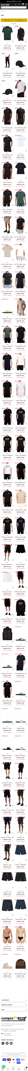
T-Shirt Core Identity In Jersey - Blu (20, 428)
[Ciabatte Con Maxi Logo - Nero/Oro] (7, 743)
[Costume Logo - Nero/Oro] (20, 880)
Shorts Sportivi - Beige (7, 237)
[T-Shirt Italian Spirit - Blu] (20, 661)
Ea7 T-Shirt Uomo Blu (7, 155)
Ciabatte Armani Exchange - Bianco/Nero (21, 728)
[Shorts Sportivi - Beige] (7, 225)
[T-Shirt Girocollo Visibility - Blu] (20, 525)
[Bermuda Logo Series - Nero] (20, 580)
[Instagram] (7, 1043)
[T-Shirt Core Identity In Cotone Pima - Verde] (7, 334)
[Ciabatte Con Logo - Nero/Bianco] (7, 716)
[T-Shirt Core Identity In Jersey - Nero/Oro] (7, 443)
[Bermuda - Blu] (20, 825)
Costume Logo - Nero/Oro (21, 892)
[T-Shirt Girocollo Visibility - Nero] (7, 525)
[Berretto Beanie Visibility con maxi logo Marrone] (20, 962)
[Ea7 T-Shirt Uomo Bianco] (20, 88)
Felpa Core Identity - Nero (21, 619)
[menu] (26, 4)
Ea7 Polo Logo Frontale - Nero (21, 237)
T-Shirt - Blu (20, 182)
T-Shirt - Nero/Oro (7, 182)
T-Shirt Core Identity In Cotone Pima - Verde (7, 346)
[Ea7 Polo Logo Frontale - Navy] (7, 279)
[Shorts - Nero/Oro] (20, 798)
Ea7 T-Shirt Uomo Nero (7, 128)
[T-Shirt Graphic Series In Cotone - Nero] (20, 470)
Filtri (9, 20)
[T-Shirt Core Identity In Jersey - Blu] (20, 416)
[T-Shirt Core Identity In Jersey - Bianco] (7, 470)
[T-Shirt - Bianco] (20, 143)
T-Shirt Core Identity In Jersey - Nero (20, 455)
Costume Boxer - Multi (20, 919)
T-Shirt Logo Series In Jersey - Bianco (20, 373)
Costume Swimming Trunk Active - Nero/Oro (7, 919)
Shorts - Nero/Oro (20, 810)
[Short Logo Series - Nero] (20, 552)
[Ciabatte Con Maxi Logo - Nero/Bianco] (20, 743)
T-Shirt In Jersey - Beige (20, 510)
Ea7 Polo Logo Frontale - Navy (7, 291)
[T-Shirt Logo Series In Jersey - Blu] (7, 361)
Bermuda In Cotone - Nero (21, 783)
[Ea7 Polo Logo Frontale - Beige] (7, 252)
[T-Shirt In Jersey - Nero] (7, 498)
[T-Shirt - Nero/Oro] (7, 170)
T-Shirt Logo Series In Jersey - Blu (7, 373)
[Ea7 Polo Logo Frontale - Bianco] (20, 252)
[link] (8, 1069)
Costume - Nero (7, 892)
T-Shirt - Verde (7, 46)
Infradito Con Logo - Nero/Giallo (7, 319)
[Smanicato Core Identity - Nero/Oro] (7, 634)
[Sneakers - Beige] (7, 962)
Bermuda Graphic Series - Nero (7, 564)
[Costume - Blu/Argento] (20, 853)
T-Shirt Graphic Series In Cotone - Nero (21, 483)
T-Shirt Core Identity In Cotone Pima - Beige (20, 319)
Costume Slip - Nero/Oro (20, 946)
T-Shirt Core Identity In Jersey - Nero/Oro (7, 455)
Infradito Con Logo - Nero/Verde (21, 701)
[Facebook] (2, 1043)
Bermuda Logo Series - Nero (20, 592)
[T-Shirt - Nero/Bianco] (7, 197)
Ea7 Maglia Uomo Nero (20, 46)
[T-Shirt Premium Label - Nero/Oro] (7, 689)
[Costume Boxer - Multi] (20, 907)
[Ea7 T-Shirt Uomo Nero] (7, 116)
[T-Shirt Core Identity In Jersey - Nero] (20, 443)
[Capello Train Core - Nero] (7, 88)
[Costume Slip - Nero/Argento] (7, 934)
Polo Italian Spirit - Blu (20, 346)
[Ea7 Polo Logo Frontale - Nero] (20, 225)
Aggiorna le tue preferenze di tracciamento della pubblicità (14, 1056)
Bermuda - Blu (20, 837)
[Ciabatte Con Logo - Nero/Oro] (20, 634)
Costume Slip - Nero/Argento (7, 946)
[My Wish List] (19, 4)
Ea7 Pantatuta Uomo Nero (7, 73)
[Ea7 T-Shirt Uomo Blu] (7, 143)
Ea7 (7, 44)
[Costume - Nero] (7, 880)
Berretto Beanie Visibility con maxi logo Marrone (21, 974)
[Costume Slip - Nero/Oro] (20, 934)
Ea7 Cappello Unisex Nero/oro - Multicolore (20, 73)
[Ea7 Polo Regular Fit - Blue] (20, 279)
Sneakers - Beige (7, 974)
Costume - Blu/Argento (20, 865)
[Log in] (16, 4)
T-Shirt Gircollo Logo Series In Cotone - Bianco (21, 401)
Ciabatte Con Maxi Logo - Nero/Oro (7, 755)
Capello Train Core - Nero (7, 100)
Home (2, 11)
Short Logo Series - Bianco (7, 592)
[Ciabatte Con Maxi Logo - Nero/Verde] (7, 661)
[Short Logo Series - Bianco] (7, 580)
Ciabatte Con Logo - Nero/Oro (21, 646)
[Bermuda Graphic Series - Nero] (7, 552)
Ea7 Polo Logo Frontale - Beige (7, 264)
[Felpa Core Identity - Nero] (20, 607)
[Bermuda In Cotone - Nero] (20, 771)
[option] (14, 1)
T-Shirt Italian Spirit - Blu (20, 673)
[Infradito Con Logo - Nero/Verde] (20, 689)
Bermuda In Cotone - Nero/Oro (7, 783)
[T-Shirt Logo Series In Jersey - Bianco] (20, 361)
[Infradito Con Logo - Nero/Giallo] (7, 307)
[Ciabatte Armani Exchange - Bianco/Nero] (20, 716)
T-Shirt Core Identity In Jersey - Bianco (7, 483)
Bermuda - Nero (7, 865)
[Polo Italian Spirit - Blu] (20, 334)
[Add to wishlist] (13, 41)
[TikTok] (11, 1043)
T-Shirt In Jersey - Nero (7, 510)
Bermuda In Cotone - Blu (7, 810)
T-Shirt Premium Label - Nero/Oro (7, 701)
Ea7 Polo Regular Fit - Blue (20, 291)
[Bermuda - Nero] (7, 853)
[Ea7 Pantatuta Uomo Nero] (7, 61)
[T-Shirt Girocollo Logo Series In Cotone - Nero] (7, 416)
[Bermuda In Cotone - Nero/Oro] (7, 771)
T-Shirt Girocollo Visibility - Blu (21, 537)
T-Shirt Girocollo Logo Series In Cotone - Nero (7, 428)
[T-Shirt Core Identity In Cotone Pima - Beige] (20, 307)
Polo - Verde (20, 209)
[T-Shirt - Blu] (20, 170)
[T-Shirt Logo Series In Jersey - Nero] (7, 389)
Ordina (19, 20)
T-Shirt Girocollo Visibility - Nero (7, 537)
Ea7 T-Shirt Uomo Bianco (21, 100)
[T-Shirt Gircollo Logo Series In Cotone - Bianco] (20, 389)
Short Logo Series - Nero (20, 564)
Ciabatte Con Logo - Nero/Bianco (7, 728)
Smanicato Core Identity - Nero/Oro (7, 646)
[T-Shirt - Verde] (7, 34)
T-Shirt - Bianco (20, 155)
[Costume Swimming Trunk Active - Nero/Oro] (7, 907)
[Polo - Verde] (20, 197)
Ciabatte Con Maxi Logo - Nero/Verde (7, 674)
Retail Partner (18, 1054)
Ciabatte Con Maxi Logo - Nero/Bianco (21, 755)
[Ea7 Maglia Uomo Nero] (20, 34)
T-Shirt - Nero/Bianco (7, 209)
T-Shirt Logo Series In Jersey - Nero (7, 401)
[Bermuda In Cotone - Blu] (7, 798)
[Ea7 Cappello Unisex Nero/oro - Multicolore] (20, 61)
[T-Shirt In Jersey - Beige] (20, 498)
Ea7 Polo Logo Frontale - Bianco (21, 264)
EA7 (5, 11)
